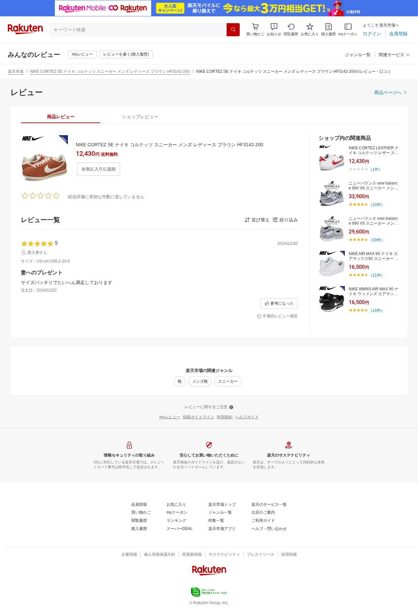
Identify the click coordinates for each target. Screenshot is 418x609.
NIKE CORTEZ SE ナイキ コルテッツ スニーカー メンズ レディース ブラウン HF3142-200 (110, 71)
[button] (274, 29)
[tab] (60, 116)
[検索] (233, 29)
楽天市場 (16, 71)
